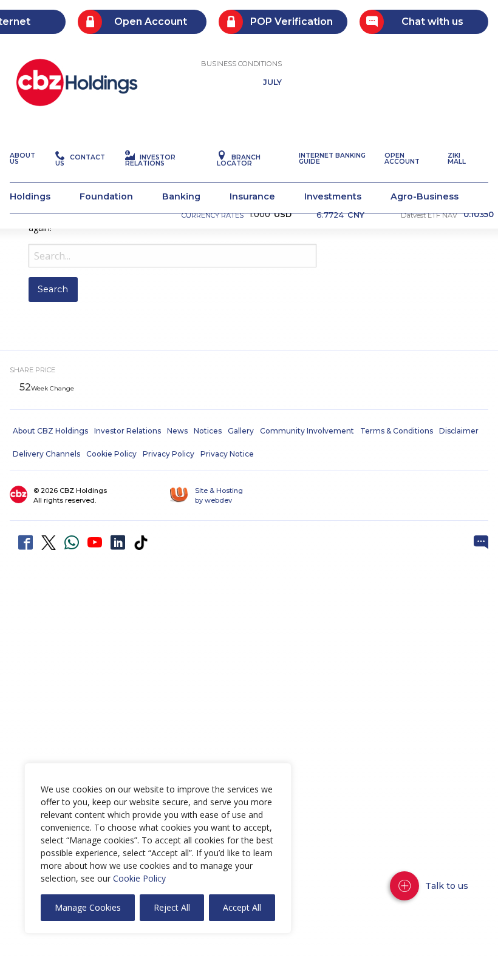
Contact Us (80, 160)
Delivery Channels (46, 453)
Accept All (242, 907)
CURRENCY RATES (213, 215)
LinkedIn (118, 542)
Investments (332, 196)
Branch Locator (239, 160)
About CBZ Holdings (50, 430)
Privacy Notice (227, 453)
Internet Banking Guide (332, 159)
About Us (22, 159)
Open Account (150, 21)
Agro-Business (425, 196)
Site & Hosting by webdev (219, 495)
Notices (208, 430)
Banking (181, 196)
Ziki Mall (457, 159)
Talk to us (446, 885)
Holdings (30, 196)
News (177, 430)
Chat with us (432, 21)
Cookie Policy (139, 878)
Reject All (172, 907)
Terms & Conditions (396, 430)
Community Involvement (307, 430)
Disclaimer (459, 430)
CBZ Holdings (77, 82)
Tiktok (141, 542)
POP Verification (291, 21)
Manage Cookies (88, 907)
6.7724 (340, 213)
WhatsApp (71, 542)
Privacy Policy (168, 453)
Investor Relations (150, 160)
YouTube (94, 542)
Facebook (25, 542)
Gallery (241, 430)
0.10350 (478, 215)
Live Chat (481, 542)
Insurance (252, 196)
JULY (272, 83)
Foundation (106, 196)
